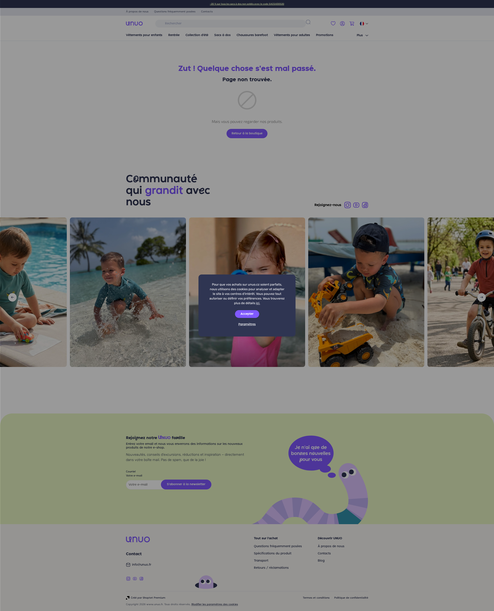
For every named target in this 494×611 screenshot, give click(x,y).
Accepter (247, 314)
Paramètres (247, 324)
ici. (258, 303)
